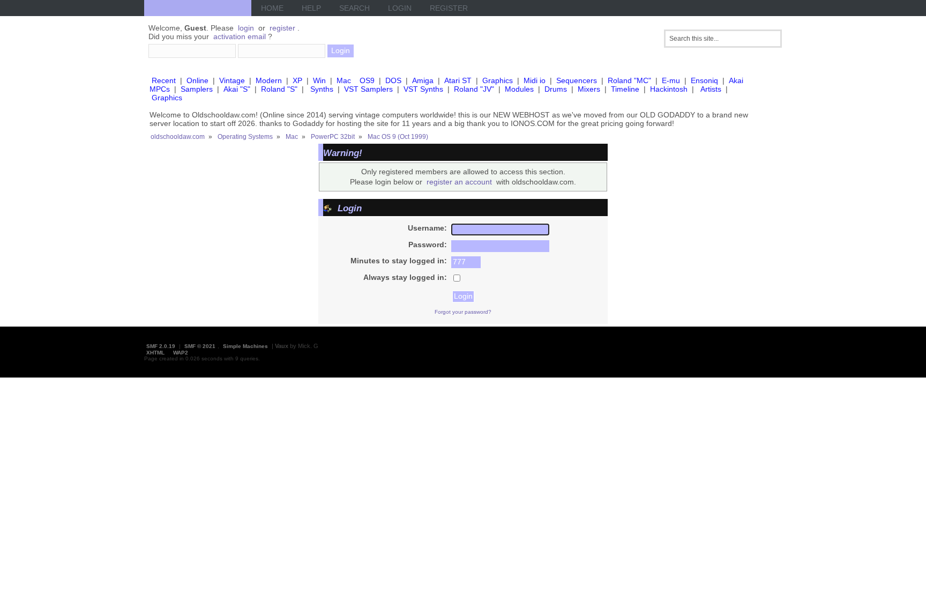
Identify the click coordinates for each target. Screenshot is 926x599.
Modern (269, 80)
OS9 (367, 80)
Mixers (589, 89)
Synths (321, 89)
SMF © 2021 (199, 346)
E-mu (671, 80)
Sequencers (576, 80)
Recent (164, 80)
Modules (519, 89)
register (282, 28)
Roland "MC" (629, 80)
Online (197, 80)
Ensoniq (704, 80)
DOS (393, 80)
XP (297, 80)
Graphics (497, 80)
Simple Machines (245, 346)
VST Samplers (368, 89)
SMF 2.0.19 (160, 346)
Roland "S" (279, 89)
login (246, 28)
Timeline (625, 89)
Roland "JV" (474, 89)
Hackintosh (669, 89)
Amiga (423, 80)
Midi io (535, 80)
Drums (555, 89)
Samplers (197, 89)
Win (319, 80)
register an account (459, 182)
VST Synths (423, 89)
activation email (239, 36)
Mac (344, 80)
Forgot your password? (463, 312)
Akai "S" (236, 89)
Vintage (232, 80)
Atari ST (458, 80)
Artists (710, 89)
